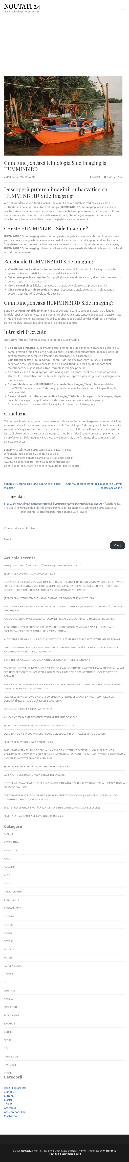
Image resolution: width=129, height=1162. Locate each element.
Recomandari (12, 1015)
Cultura (9, 916)
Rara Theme (78, 1150)
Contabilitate (12, 908)
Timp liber (10, 1065)
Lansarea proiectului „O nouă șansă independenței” (35, 774)
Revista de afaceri (15, 1087)
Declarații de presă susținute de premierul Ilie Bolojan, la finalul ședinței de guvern (55, 733)
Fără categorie (13, 966)
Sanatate (9, 1023)
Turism (8, 1073)
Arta (7, 858)
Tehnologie (11, 1056)
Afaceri (8, 834)
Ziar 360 (9, 1091)
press (10, 177)
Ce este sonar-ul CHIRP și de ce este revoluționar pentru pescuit (42, 465)
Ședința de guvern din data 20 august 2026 (29, 573)
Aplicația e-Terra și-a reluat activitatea (28, 709)
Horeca (8, 974)
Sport (7, 1040)
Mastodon (10, 1116)
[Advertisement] (64, 41)
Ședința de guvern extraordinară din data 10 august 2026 (39, 725)
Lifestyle (9, 990)
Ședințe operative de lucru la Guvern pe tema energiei (36, 766)
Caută (7, 539)
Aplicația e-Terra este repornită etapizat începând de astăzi (40, 717)
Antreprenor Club (14, 1112)
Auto (7, 875)
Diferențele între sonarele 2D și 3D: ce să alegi (31, 453)
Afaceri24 (10, 1107)
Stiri (6, 1048)
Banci (7, 883)
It (5, 982)
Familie (8, 957)
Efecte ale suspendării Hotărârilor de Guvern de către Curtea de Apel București (53, 807)
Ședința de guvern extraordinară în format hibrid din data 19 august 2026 (49, 598)
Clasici (8, 1099)
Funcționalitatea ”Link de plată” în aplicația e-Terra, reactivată (42, 565)
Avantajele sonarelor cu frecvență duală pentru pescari (37, 461)
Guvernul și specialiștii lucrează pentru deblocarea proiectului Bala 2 (47, 660)
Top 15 (8, 1103)
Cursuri (8, 924)
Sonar (96, 177)
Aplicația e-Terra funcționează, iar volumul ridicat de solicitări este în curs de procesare (59, 618)
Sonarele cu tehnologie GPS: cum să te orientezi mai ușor (38, 449)
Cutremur (9, 1095)
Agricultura (11, 842)
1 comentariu (114, 177)
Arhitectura (11, 850)
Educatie (9, 949)
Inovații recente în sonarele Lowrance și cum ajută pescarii (39, 457)
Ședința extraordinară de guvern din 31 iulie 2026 (34, 816)
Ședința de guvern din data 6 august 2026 (29, 742)
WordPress (109, 1150)
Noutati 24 (22, 6)
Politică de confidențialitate (65, 1153)
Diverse (8, 941)
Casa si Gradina (13, 891)
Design (8, 933)
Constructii (11, 900)
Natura (8, 999)
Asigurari (9, 867)
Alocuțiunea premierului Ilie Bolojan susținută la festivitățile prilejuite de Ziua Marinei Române (62, 639)
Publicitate (11, 1007)
